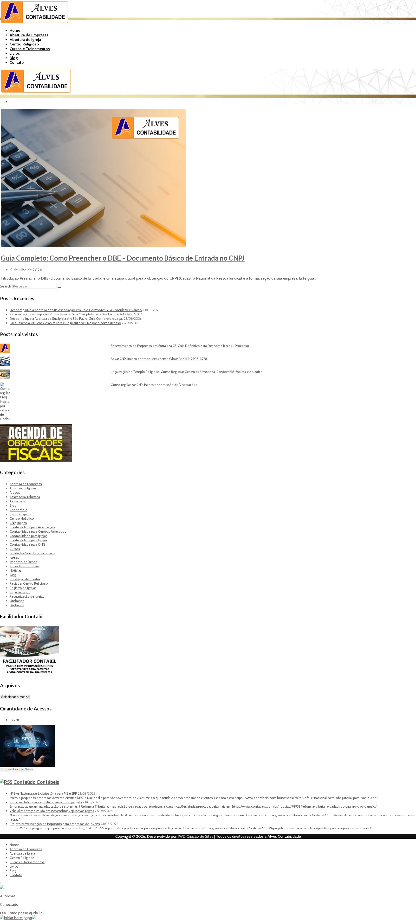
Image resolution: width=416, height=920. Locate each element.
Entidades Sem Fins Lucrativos (32, 553)
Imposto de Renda (23, 562)
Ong (13, 575)
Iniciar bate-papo (18, 917)
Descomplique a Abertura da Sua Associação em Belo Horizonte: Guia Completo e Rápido (76, 310)
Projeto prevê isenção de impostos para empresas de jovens (55, 824)
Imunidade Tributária (24, 566)
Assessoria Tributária (25, 497)
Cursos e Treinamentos (30, 48)
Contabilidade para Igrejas (28, 536)
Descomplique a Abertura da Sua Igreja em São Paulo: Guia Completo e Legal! (66, 318)
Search (5, 286)
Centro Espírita (20, 514)
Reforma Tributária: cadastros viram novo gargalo (46, 802)
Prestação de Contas (25, 579)
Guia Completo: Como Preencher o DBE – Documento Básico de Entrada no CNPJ (123, 258)
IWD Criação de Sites (195, 836)
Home (15, 30)
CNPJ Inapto (18, 523)
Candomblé (18, 510)
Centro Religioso (24, 44)
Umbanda (17, 601)
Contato (17, 62)
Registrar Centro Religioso (29, 583)
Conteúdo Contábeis (36, 782)
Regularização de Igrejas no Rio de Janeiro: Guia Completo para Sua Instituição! (67, 314)
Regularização (20, 592)
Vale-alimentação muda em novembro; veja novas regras (52, 811)
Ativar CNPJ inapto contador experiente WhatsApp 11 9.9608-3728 (159, 359)
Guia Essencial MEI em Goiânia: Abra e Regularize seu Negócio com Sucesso (65, 323)
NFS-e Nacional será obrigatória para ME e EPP (43, 793)
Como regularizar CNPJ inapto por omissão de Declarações (154, 385)
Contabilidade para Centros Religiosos (38, 531)
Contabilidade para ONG (27, 544)
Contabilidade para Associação (32, 527)
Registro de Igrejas (23, 588)
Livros (15, 53)
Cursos (15, 549)
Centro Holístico (22, 518)
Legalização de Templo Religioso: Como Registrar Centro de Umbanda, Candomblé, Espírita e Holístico (187, 372)
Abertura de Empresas (29, 35)
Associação (18, 501)
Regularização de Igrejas (27, 596)
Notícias (16, 570)
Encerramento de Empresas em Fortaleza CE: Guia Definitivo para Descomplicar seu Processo (180, 346)
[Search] (59, 287)
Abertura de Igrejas (23, 488)
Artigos (15, 492)
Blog (14, 58)
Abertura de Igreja (25, 39)
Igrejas (14, 557)
